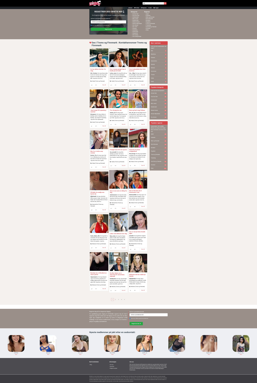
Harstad (158, 64)
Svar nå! (104, 84)
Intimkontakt (136, 17)
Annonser (112, 366)
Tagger (157, 7)
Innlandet (148, 15)
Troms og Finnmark (150, 23)
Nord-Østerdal (149, 18)
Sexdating (135, 30)
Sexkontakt (135, 31)
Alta (158, 50)
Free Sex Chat (136, 15)
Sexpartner (135, 33)
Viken (147, 30)
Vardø (158, 81)
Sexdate (135, 28)
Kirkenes (158, 67)
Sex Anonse (135, 25)
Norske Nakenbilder (137, 23)
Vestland (148, 28)
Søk (150, 7)
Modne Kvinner (136, 22)
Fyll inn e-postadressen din (137, 311)
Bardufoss (158, 54)
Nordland (148, 20)
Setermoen (158, 71)
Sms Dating (135, 34)
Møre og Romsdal (150, 17)
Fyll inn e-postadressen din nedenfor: (100, 18)
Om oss (111, 364)
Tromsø (158, 74)
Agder (147, 14)
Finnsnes (158, 57)
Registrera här (108, 29)
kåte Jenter (135, 18)
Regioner (144, 7)
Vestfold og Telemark (151, 26)
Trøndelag (148, 25)
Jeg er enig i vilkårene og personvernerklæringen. (101, 25)
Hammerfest (158, 61)
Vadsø (158, 78)
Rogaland (148, 22)
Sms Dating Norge (137, 36)
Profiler (137, 7)
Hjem (131, 7)
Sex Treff (135, 26)
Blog (91, 364)
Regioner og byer (113, 368)
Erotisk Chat (135, 14)
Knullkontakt (136, 20)
